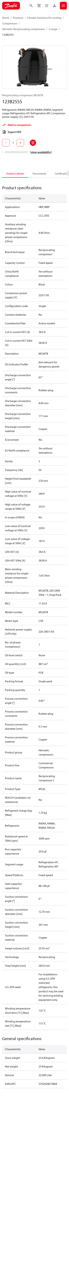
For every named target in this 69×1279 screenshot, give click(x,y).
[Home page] (11, 6)
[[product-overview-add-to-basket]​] (33, 143)
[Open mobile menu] (63, 6)
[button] (47, 6)
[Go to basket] (39, 6)
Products (18, 17)
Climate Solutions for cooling (44, 17)
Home (5, 17)
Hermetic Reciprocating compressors (23, 29)
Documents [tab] (39, 173)
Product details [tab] (15, 173)
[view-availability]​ (41, 152)
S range (53, 29)
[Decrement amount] (6, 142)
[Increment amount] (20, 142)
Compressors (9, 23)
